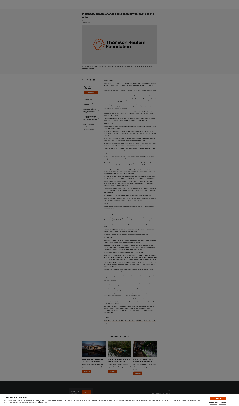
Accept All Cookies (218, 398)
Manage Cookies (214, 403)
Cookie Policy (35, 402)
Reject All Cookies (222, 403)
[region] (119, 400)
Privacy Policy (43, 402)
